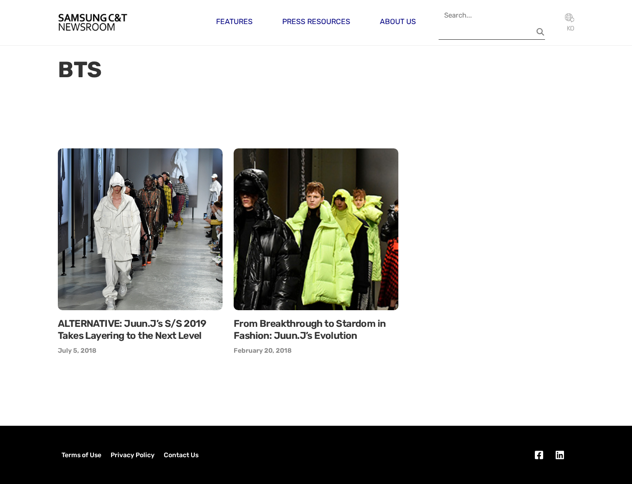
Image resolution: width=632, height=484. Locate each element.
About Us (398, 21)
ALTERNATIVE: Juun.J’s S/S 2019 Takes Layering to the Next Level (132, 329)
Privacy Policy (133, 455)
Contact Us (181, 455)
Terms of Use (81, 455)
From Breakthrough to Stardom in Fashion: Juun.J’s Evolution (309, 329)
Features (234, 21)
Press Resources (316, 21)
